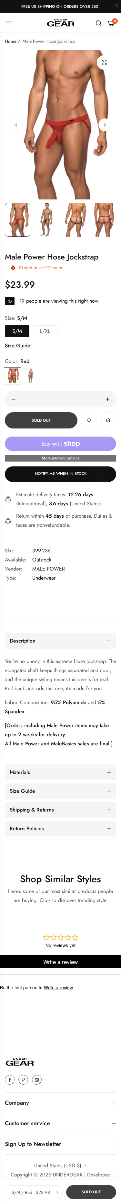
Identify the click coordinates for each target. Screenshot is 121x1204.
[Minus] (13, 399)
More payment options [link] (60, 458)
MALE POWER (48, 568)
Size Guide (17, 345)
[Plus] (107, 399)
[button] (104, 124)
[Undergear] (60, 22)
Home (10, 41)
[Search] (98, 22)
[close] (116, 6)
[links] (10, 1079)
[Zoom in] (104, 62)
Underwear (43, 578)
